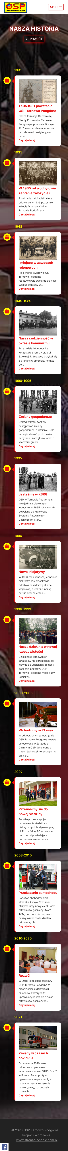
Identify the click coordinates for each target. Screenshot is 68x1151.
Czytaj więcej (27, 140)
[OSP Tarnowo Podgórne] (15, 7)
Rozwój (24, 975)
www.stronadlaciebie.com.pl (36, 1140)
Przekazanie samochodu (38, 893)
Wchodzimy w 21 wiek (36, 730)
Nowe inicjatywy (32, 572)
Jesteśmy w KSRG (33, 494)
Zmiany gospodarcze (35, 417)
